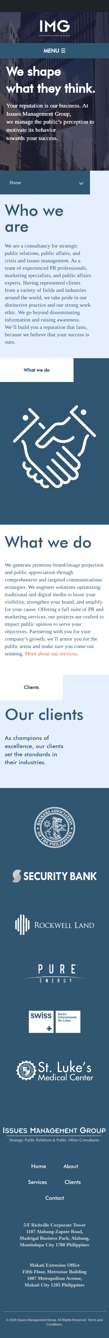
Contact (54, 1198)
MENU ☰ (55, 51)
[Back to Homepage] (54, 35)
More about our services (51, 653)
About (70, 1166)
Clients (73, 1182)
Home (15, 182)
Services (37, 1182)
